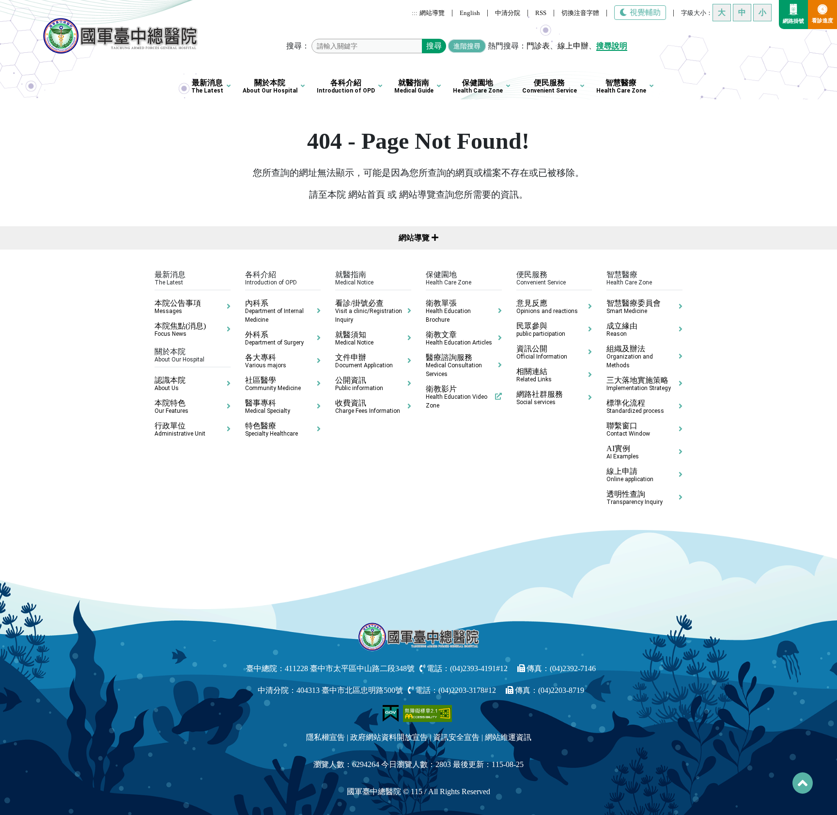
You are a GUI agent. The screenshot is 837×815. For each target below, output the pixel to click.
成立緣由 (621, 329)
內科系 (274, 311)
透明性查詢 (634, 497)
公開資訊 (359, 384)
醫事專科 (267, 406)
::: (415, 12)
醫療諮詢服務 (454, 365)
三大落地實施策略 (638, 384)
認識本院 (170, 384)
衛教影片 (456, 397)
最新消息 (207, 86)
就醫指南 (414, 86)
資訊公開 (541, 352)
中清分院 (507, 12)
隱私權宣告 (325, 737)
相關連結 (534, 375)
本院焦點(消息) (180, 329)
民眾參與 (540, 329)
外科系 (274, 338)
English (470, 12)
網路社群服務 (539, 398)
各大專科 (265, 361)
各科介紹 (346, 86)
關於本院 (270, 86)
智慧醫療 (621, 86)
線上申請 (629, 475)
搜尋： (298, 46)
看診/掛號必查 (368, 311)
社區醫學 (273, 384)
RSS (540, 12)
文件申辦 (364, 361)
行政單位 (180, 429)
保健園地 (478, 86)
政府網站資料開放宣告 (389, 737)
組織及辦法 (629, 357)
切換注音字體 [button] (580, 12)
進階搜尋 (466, 46)
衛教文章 (459, 338)
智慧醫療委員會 (633, 306)
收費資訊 (367, 406)
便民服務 (549, 86)
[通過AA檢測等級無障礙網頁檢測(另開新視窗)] (427, 712)
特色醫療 (271, 429)
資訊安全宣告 (456, 737)
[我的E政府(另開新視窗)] (392, 712)
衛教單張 (448, 311)
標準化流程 (635, 406)
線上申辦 (573, 46)
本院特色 (171, 406)
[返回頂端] (802, 783)
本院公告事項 (178, 306)
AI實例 (622, 452)
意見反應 (547, 306)
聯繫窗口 (628, 429)
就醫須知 (354, 338)
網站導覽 (432, 12)
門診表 (538, 46)
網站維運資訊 (508, 737)
